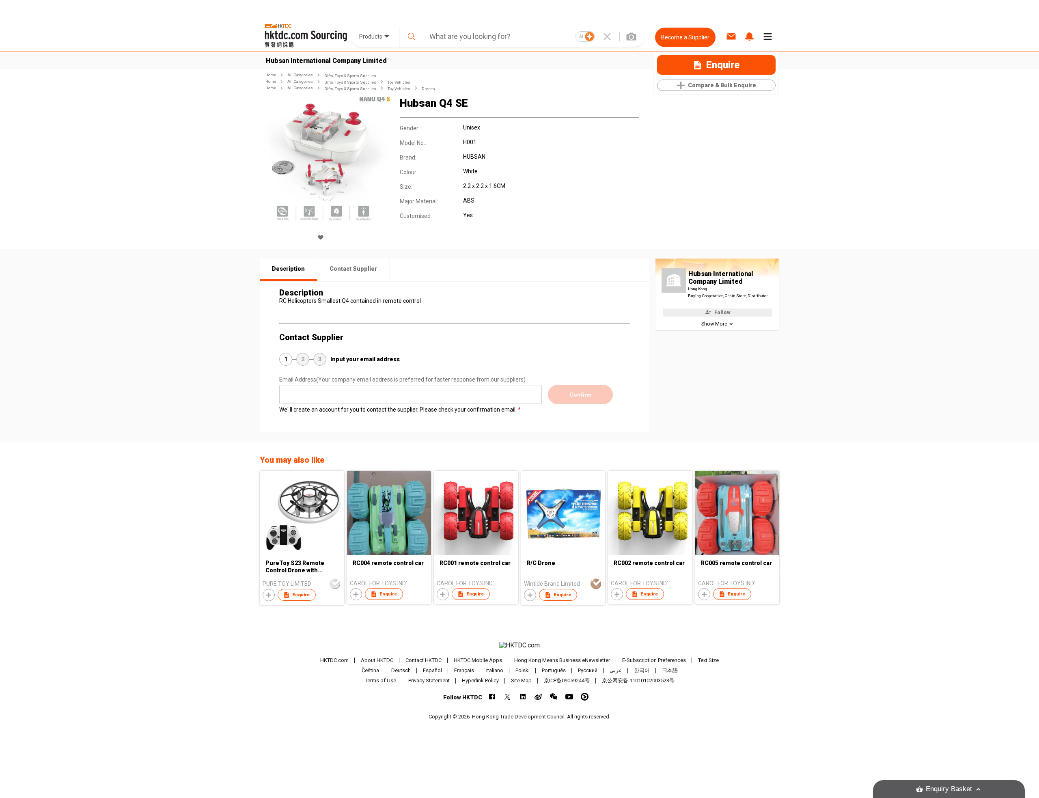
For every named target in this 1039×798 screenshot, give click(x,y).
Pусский (587, 670)
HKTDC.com (334, 660)
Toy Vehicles (399, 82)
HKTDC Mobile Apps (478, 660)
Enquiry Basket (949, 789)
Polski (522, 670)
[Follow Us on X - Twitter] (507, 697)
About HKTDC (377, 660)
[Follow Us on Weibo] (538, 697)
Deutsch (401, 670)
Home (270, 75)
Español (432, 670)
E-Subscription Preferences (654, 660)
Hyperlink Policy (480, 680)
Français (464, 670)
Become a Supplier (685, 37)
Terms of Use (380, 680)
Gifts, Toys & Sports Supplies (350, 75)
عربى (616, 670)
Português (554, 670)
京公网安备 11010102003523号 (638, 680)
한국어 (642, 670)
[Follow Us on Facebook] (492, 697)
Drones (428, 88)
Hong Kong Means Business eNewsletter (562, 660)
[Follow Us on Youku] (584, 697)
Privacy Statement (429, 680)
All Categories (300, 75)
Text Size (708, 660)
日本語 (670, 670)
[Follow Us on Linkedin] (523, 697)
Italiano (494, 670)
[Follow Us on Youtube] (569, 697)
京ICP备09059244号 (567, 680)
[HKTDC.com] (519, 645)
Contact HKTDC (423, 660)
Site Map (521, 680)
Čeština (370, 670)
